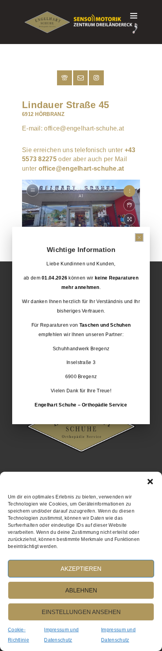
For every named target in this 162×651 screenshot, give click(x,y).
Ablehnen (81, 590)
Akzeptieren (81, 568)
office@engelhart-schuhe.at (84, 128)
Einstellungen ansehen (81, 612)
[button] (150, 481)
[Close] (139, 237)
